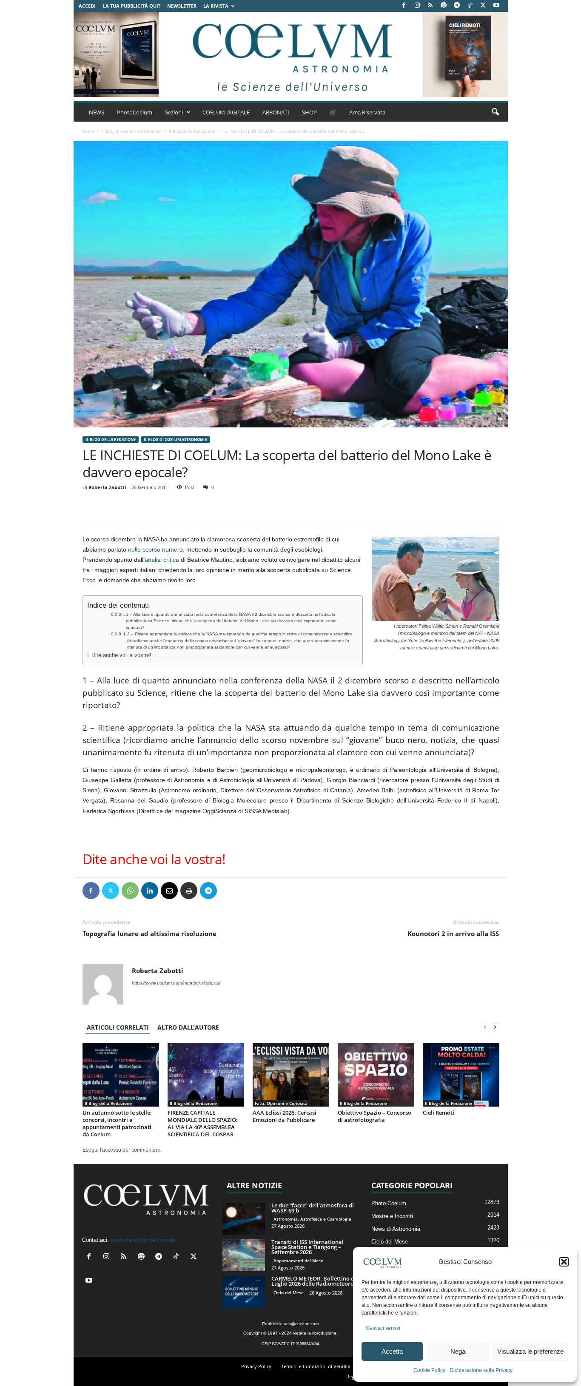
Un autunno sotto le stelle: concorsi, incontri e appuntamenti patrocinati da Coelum (117, 1123)
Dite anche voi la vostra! (121, 655)
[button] (564, 1262)
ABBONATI (275, 112)
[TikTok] (470, 5)
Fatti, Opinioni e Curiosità (281, 1103)
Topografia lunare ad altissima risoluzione (149, 933)
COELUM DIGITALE (226, 112)
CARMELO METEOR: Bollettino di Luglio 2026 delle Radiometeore (313, 1281)
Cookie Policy (429, 1370)
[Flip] (227, 890)
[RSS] (430, 5)
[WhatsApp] (130, 890)
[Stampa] (188, 890)
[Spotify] (444, 5)
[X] (483, 5)
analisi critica (162, 559)
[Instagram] (417, 5)
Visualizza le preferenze (530, 1351)
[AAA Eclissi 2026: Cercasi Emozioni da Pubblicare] (291, 1075)
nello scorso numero (154, 549)
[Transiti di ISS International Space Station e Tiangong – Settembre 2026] (243, 1255)
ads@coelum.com (301, 1323)
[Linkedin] (149, 890)
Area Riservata (367, 112)
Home (88, 131)
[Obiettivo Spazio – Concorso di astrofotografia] (376, 1075)
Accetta (392, 1351)
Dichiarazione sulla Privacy (481, 1370)
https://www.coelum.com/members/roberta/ (176, 982)
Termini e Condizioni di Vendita (315, 1366)
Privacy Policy (256, 1366)
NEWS (96, 112)
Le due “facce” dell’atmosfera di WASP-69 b (312, 1207)
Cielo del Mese (288, 1292)
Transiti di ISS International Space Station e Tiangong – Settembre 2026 (307, 1247)
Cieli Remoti (438, 1112)
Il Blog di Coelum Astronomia (131, 131)
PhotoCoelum (134, 112)
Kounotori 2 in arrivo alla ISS (453, 933)
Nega (457, 1351)
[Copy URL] (247, 890)
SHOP (309, 112)
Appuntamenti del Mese (298, 1261)
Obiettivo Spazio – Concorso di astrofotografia (374, 1116)
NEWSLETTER (182, 6)
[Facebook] (404, 5)
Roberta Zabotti (107, 487)
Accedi (87, 6)
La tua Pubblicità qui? (131, 6)
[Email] (169, 890)
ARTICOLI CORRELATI (118, 1027)
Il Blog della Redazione (192, 131)
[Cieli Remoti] (461, 1075)
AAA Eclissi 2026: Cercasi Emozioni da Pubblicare (284, 1116)
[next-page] (495, 1027)
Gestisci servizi (383, 1328)
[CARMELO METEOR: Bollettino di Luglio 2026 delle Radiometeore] (243, 1292)
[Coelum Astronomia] (290, 54)
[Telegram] (457, 5)
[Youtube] (496, 5)
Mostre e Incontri (392, 1216)
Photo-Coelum (388, 1203)
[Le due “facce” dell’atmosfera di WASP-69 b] (243, 1219)
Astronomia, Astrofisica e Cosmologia (312, 1219)
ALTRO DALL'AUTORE (188, 1027)
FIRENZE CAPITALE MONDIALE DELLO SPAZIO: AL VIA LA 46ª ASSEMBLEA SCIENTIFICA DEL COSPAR (203, 1123)
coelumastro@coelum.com (144, 1240)
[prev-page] (485, 1027)
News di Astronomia (395, 1229)
